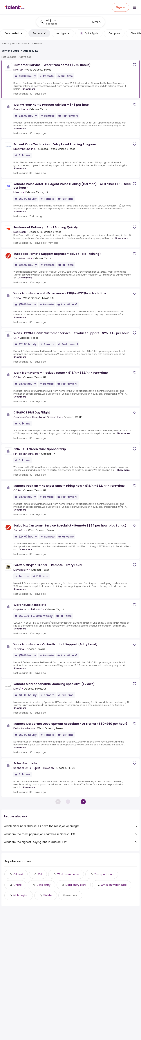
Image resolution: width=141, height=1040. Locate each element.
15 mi (95, 22)
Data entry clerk (76, 885)
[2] (83, 801)
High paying (20, 895)
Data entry (43, 885)
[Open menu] (134, 7)
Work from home (68, 874)
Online (17, 885)
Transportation (103, 874)
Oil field (18, 874)
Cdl (40, 874)
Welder (47, 895)
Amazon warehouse (114, 885)
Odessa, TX (24, 44)
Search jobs (8, 44)
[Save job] (134, 64)
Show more (28, 88)
